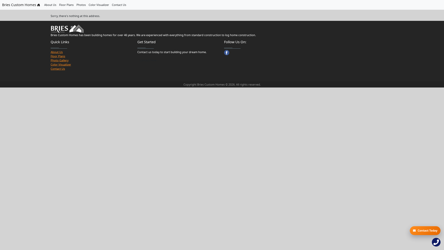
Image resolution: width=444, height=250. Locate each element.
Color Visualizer (99, 5)
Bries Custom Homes (19, 4)
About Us (50, 5)
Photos (81, 5)
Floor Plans (66, 5)
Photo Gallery (60, 60)
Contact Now (148, 60)
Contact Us (119, 5)
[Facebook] (226, 52)
